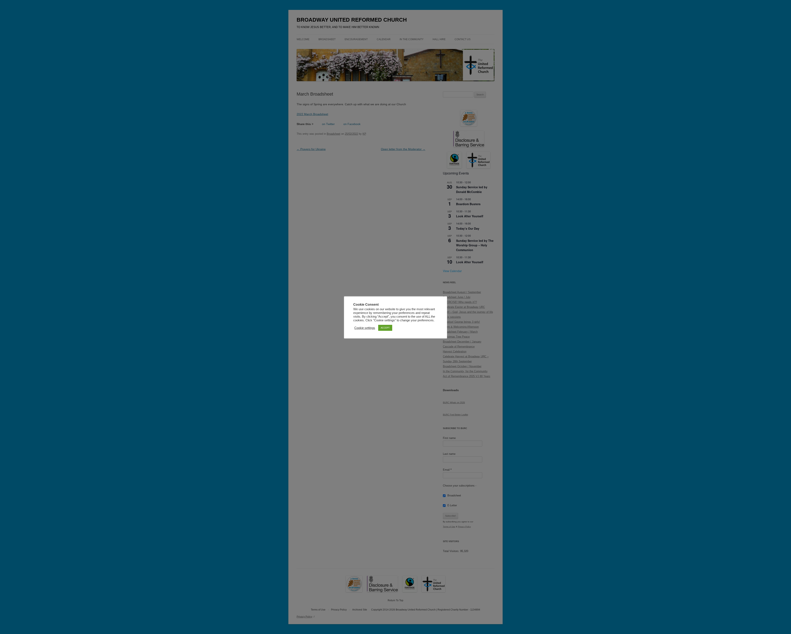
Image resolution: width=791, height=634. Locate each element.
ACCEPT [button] (385, 327)
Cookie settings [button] (364, 328)
